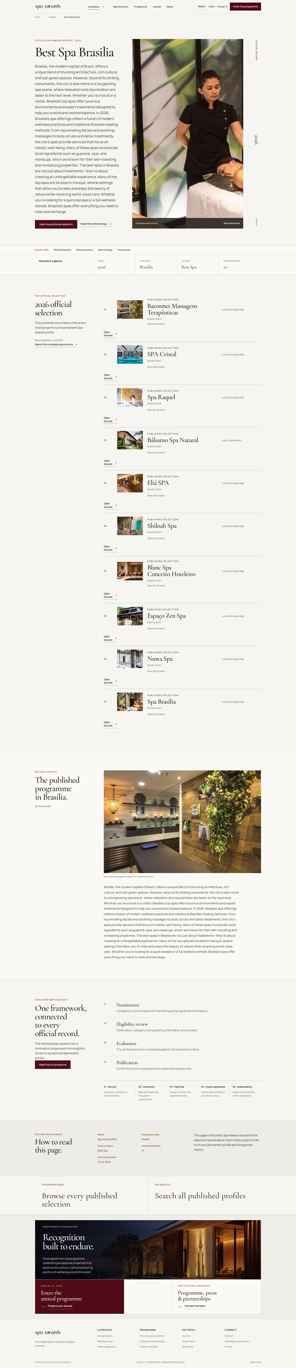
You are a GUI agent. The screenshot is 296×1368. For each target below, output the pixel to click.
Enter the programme (245, 6)
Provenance (124, 249)
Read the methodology (94, 223)
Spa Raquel (161, 397)
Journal (157, 6)
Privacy (228, 1346)
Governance (188, 1341)
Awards (52, 17)
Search (201, 6)
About (170, 6)
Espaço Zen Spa (166, 616)
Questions (187, 1346)
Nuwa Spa (159, 659)
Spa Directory (120, 6)
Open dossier (108, 333)
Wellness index (105, 1341)
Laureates (93, 6)
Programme (140, 6)
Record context (84, 249)
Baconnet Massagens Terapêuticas (172, 309)
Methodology (105, 249)
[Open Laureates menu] (103, 6)
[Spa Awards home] (48, 7)
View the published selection (56, 224)
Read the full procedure (52, 1064)
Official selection (62, 249)
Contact (229, 1335)
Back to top (255, 1362)
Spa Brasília (161, 702)
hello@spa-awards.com (237, 1341)
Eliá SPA (158, 483)
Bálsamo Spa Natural (172, 440)
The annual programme (152, 1335)
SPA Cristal (161, 354)
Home (37, 17)
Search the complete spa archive (54, 344)
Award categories (106, 1346)
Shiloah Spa (161, 526)
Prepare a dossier (149, 1346)
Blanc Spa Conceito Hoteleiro (171, 570)
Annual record (104, 1335)
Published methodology (152, 1341)
